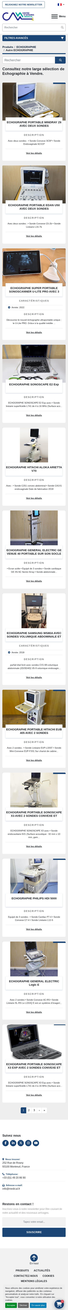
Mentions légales (34, 1281)
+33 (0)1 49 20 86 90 (14, 1177)
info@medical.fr (11, 1188)
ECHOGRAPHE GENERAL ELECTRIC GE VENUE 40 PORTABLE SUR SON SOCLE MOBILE (34, 554)
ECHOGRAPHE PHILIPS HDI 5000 (34, 898)
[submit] (62, 27)
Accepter (11, 1305)
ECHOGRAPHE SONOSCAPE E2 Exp (34, 384)
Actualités (42, 1270)
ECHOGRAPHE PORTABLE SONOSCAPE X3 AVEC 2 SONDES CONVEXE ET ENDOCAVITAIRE (34, 816)
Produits (22, 1270)
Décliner (23, 1305)
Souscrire (34, 1232)
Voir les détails (34, 153)
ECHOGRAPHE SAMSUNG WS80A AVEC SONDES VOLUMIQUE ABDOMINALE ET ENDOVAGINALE (34, 637)
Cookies (48, 1276)
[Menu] (54, 16)
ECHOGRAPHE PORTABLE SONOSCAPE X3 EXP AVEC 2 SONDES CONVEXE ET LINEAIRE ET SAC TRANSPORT (34, 1068)
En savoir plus (38, 1305)
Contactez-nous (26, 1276)
